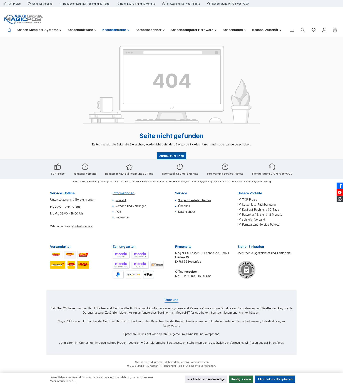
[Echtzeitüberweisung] (121, 255)
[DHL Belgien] (83, 265)
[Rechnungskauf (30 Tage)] (140, 255)
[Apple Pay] (148, 275)
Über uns (184, 206)
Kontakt (121, 200)
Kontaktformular (82, 226)
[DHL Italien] (70, 255)
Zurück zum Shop (171, 156)
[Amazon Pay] (133, 275)
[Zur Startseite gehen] (23, 19)
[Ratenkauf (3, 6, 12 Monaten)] (140, 265)
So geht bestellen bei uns (194, 200)
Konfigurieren (241, 379)
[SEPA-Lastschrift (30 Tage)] (121, 265)
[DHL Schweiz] (58, 265)
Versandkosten (200, 362)
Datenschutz (186, 211)
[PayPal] (118, 275)
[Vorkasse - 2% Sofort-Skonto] (157, 265)
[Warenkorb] (334, 30)
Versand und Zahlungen (131, 206)
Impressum (123, 217)
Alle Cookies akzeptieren (275, 379)
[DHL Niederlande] (71, 265)
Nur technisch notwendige (206, 379)
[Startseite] (10, 30)
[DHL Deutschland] (56, 255)
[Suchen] (302, 30)
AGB (118, 211)
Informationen (124, 193)
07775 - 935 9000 (65, 207)
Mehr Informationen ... (63, 380)
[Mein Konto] (324, 30)
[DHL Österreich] (83, 255)
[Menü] (292, 30)
